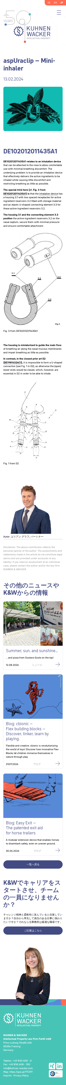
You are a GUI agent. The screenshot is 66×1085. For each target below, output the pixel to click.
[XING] (52, 1066)
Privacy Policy (21, 1075)
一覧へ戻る (33, 864)
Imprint (7, 1075)
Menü (58, 12)
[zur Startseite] (33, 1019)
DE (49, 2)
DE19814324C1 (12, 362)
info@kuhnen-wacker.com (18, 1068)
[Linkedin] (59, 1066)
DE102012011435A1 (14, 193)
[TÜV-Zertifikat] (56, 1073)
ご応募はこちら (33, 930)
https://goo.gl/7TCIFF (21, 1072)
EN (55, 2)
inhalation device (48, 193)
